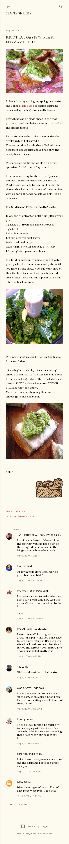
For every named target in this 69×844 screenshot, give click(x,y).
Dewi (20, 781)
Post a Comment (16, 804)
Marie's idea (26, 105)
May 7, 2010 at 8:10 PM (29, 796)
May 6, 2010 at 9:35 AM (29, 555)
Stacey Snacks (18, 13)
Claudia (21, 566)
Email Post (20, 511)
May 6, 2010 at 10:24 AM (30, 618)
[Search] (61, 5)
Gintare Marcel (44, 833)
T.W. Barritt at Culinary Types (35, 535)
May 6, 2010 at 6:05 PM (29, 708)
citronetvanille (26, 754)
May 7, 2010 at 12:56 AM (29, 771)
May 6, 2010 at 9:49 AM (29, 580)
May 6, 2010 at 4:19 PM (29, 656)
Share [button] (9, 511)
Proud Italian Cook (29, 628)
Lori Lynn (23, 719)
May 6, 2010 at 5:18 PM (29, 677)
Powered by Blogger (37, 826)
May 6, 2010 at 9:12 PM (29, 743)
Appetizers (19, 516)
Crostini (30, 516)
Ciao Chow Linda (27, 688)
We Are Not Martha (29, 590)
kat (19, 666)
